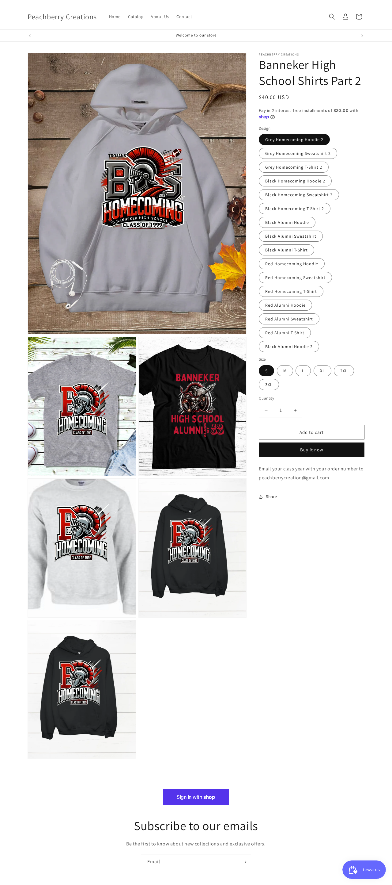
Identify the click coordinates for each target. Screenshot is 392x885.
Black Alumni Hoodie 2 (289, 346)
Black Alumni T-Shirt (286, 250)
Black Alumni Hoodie (287, 222)
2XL (344, 371)
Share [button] (271, 496)
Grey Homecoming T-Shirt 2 (293, 167)
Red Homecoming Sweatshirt (295, 277)
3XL (269, 384)
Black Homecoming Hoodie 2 (295, 181)
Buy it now (311, 450)
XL (322, 371)
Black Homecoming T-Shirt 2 (294, 208)
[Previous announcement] (29, 35)
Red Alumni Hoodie (285, 305)
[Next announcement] (362, 35)
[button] (332, 16)
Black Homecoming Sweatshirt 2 (299, 194)
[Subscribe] (244, 862)
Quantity (266, 398)
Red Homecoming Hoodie (291, 263)
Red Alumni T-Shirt (284, 332)
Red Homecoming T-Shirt (291, 291)
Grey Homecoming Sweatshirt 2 (298, 153)
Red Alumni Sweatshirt (289, 319)
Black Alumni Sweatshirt (290, 236)
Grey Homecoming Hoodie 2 (294, 139)
